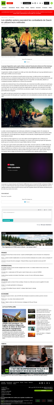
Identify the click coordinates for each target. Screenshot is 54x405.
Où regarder (27, 3)
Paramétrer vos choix (5, 392)
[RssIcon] (42, 3)
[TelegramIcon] (40, 3)
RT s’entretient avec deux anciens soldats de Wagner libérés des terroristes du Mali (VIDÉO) (24, 375)
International (12, 7)
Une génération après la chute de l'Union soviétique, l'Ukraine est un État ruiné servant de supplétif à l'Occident (25, 281)
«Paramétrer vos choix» (18, 401)
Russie (17, 7)
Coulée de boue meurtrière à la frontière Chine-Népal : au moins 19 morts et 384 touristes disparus (22, 275)
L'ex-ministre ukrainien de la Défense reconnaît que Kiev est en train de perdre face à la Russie (43, 311)
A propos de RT (4, 387)
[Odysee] (35, 3)
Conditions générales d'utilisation (5, 389)
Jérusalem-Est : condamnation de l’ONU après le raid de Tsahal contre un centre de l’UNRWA (21, 272)
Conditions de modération (6, 394)
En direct (10, 3)
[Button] (52, 3)
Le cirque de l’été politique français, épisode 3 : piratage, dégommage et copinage (18, 288)
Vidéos (50, 7)
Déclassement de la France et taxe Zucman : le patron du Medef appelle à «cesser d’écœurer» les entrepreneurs (25, 254)
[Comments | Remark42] (27, 217)
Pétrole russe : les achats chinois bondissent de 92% (12, 299)
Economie (38, 7)
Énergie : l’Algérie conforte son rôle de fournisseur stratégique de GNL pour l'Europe (19, 302)
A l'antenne (44, 7)
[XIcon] (37, 3)
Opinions (32, 7)
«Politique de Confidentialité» (6, 403)
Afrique (22, 7)
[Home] (3, 3)
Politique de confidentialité (6, 391)
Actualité (4, 7)
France (27, 7)
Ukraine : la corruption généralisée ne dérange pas (12, 285)
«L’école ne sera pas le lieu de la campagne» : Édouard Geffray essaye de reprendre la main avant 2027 (23, 260)
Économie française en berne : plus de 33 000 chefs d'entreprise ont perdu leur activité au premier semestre (24, 295)
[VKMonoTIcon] (33, 3)
